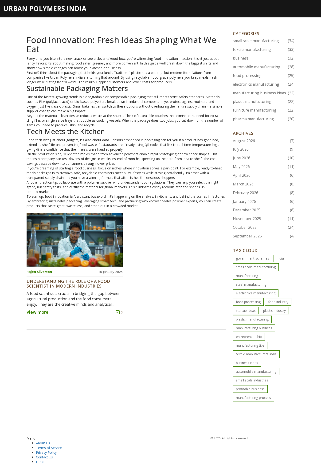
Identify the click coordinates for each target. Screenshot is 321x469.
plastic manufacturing (264, 101)
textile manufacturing (264, 49)
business (264, 58)
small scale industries (252, 380)
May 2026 (264, 166)
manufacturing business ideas (264, 93)
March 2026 (264, 184)
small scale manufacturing (264, 40)
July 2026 (264, 149)
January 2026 (264, 201)
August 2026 (264, 140)
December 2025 (264, 209)
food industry (278, 302)
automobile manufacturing (264, 66)
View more (37, 312)
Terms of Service (49, 447)
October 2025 (264, 227)
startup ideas (246, 310)
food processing (264, 75)
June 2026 (264, 157)
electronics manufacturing (264, 84)
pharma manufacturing (264, 118)
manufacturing (247, 275)
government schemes (252, 258)
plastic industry (274, 310)
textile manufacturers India (256, 354)
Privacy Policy (46, 452)
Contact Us (44, 457)
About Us (43, 443)
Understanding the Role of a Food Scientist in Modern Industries (68, 284)
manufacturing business (254, 328)
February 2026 (264, 192)
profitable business (250, 389)
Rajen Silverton (39, 271)
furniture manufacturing (264, 110)
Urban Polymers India (45, 8)
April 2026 (264, 175)
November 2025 (264, 218)
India (280, 258)
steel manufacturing (251, 284)
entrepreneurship (249, 336)
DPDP (40, 462)
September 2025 (264, 236)
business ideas (247, 363)
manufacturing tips (250, 345)
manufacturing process (253, 397)
